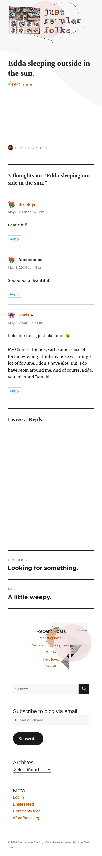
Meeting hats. (51, 638)
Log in (18, 797)
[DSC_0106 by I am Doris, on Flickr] (51, 109)
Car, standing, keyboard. (50, 645)
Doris (19, 148)
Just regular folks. (29, 842)
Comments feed (27, 811)
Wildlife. (51, 652)
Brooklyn (27, 204)
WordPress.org (26, 818)
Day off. (51, 666)
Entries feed (23, 804)
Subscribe (28, 738)
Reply (14, 239)
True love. (51, 659)
